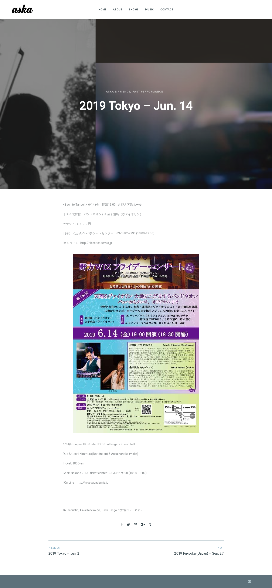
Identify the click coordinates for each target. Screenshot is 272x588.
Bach (105, 510)
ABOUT (117, 9)
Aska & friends (118, 91)
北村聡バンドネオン (130, 510)
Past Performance (147, 91)
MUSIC (149, 9)
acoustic (73, 510)
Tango (113, 510)
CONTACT (166, 9)
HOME (103, 9)
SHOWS (134, 9)
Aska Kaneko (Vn (90, 510)
